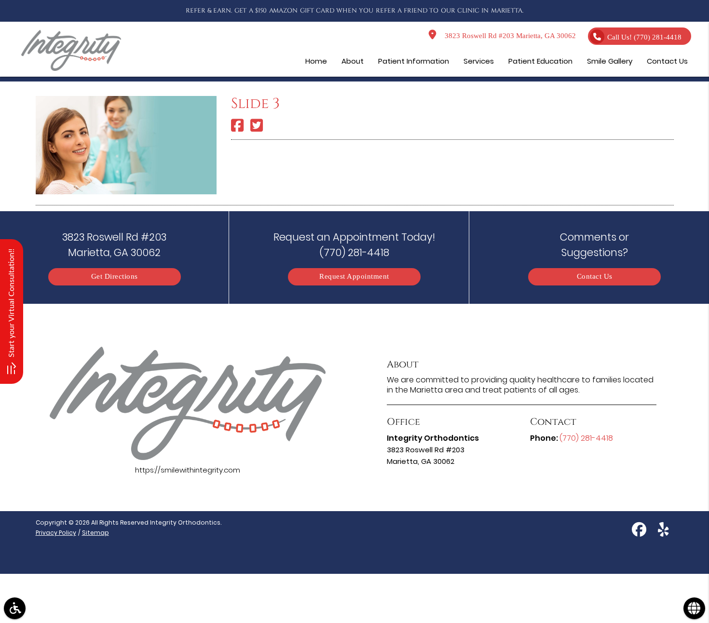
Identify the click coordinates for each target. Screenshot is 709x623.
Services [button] (479, 61)
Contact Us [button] (667, 61)
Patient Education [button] (540, 61)
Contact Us (595, 276)
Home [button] (316, 61)
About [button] (352, 61)
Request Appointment (354, 276)
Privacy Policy (56, 532)
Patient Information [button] (413, 61)
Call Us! (644, 37)
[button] (15, 608)
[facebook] (639, 531)
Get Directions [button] (114, 276)
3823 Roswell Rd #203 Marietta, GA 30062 (508, 36)
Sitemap (95, 532)
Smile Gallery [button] (609, 61)
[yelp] (663, 531)
